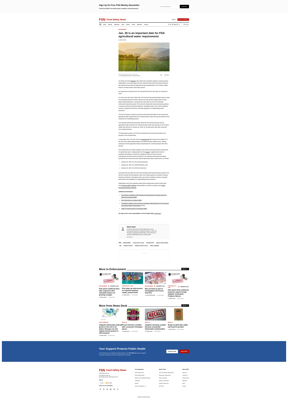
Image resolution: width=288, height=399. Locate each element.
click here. (157, 213)
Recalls (124, 322)
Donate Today (172, 351)
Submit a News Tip (163, 383)
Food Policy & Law (138, 242)
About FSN (184, 351)
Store (183, 383)
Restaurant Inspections (165, 375)
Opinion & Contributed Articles (142, 378)
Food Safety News (145, 397)
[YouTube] (177, 24)
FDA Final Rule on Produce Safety (131, 200)
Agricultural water (162, 242)
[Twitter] (170, 24)
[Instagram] (173, 24)
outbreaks (137, 380)
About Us (184, 372)
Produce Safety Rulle (141, 245)
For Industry (150, 242)
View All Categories (139, 386)
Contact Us (185, 375)
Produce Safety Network (129, 185)
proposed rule (145, 139)
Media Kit (184, 380)
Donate (184, 386)
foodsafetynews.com (104, 373)
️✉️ (101, 383)
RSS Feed (161, 386)
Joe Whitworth (150, 295)
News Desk (123, 40)
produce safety (128, 245)
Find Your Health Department (166, 372)
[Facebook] (168, 24)
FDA (120, 245)
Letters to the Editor (164, 380)
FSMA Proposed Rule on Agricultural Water (134, 208)
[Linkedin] (175, 24)
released (133, 81)
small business (154, 245)
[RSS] (179, 24)
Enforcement (122, 29)
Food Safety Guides (139, 375)
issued (147, 152)
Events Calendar (163, 378)
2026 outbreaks (103, 322)
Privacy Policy (185, 378)
